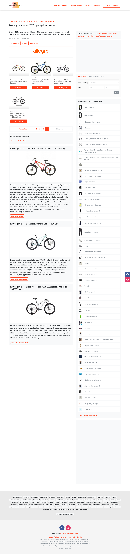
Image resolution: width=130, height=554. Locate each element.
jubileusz (81, 36)
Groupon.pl (64, 502)
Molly (28, 507)
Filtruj (116, 92)
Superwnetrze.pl (47, 509)
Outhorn (72, 507)
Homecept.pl (80, 502)
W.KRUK (61, 509)
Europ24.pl (14, 502)
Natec (41, 507)
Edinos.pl (106, 499)
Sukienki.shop (117, 507)
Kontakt (50, 537)
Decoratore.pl (69, 499)
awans (87, 36)
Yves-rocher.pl (83, 509)
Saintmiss (84, 507)
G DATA (50, 502)
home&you (72, 502)
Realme (78, 507)
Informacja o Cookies (75, 537)
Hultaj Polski (89, 502)
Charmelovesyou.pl (26, 499)
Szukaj (23, 21)
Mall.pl (79, 504)
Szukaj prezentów (111, 5)
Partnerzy (96, 5)
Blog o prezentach (60, 5)
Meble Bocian (114, 504)
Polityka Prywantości (61, 537)
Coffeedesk (45, 499)
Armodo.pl (52, 497)
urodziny (99, 33)
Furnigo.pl (43, 502)
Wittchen (75, 509)
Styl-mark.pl (108, 507)
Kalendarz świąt (76, 5)
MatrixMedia (105, 504)
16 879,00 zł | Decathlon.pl (19, 342)
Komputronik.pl (22, 504)
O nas (87, 5)
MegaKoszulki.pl (13, 507)
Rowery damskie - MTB (47, 21)
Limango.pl (64, 504)
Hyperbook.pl (98, 502)
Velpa (55, 509)
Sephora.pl (92, 507)
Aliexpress (26, 497)
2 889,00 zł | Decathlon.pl (19, 279)
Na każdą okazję (32, 21)
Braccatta (107, 497)
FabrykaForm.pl (24, 502)
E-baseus (99, 499)
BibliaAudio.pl (82, 497)
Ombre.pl (65, 507)
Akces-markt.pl (17, 497)
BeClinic (74, 497)
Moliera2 (22, 507)
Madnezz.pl (72, 504)
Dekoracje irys (78, 499)
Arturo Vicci (60, 497)
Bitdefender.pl (91, 497)
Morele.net (34, 43)
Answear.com (43, 497)
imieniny (93, 36)
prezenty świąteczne (109, 33)
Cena (80, 87)
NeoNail (52, 507)
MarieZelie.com (86, 504)
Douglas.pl (87, 499)
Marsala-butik (96, 504)
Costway (52, 499)
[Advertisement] (99, 56)
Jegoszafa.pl (114, 502)
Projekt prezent (13, 21)
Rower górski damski (17, 141)
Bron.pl (114, 497)
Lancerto (56, 504)
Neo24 (46, 507)
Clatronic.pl (36, 499)
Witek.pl (68, 509)
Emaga (24, 43)
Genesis (57, 502)
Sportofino (100, 507)
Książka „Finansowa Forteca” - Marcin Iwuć (40, 504)
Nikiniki (58, 507)
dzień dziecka (100, 36)
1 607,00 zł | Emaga (17, 216)
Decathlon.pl (14, 43)
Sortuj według (83, 83)
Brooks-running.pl (14, 499)
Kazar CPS (14, 504)
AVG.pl (68, 497)
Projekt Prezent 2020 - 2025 (69, 533)
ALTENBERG (34, 497)
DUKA (93, 499)
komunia (109, 36)
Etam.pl (118, 499)
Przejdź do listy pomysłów (87, 415)
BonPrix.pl (100, 497)
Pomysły (83, 76)
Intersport (106, 502)
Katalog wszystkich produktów (65, 514)
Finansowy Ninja (34, 502)
